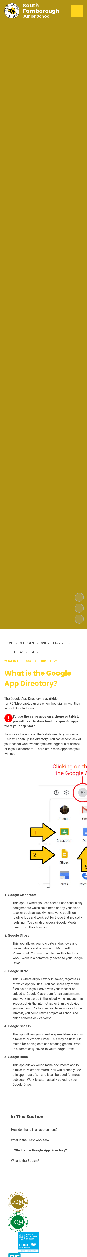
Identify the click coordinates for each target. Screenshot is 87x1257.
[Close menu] (77, 11)
